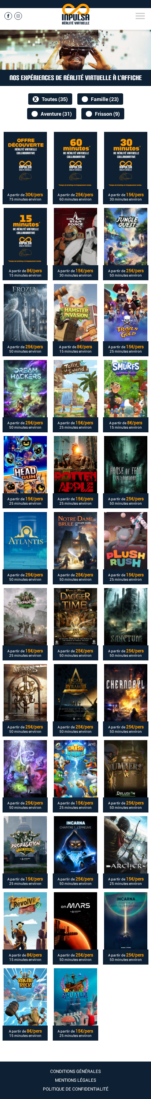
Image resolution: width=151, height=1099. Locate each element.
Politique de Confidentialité (75, 1089)
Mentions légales (75, 1080)
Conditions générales (75, 1071)
